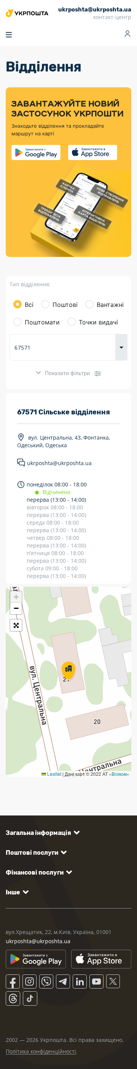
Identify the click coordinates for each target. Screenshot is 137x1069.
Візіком (119, 773)
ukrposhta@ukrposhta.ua (59, 463)
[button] (68, 671)
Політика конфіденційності (41, 1051)
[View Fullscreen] (16, 625)
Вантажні (110, 304)
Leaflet (53, 773)
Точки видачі (98, 322)
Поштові (65, 304)
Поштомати (42, 322)
